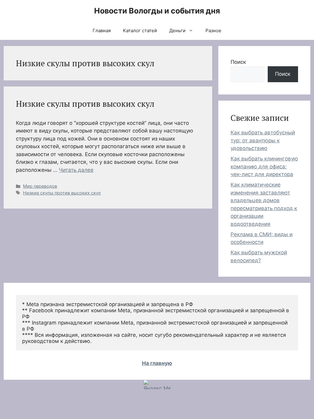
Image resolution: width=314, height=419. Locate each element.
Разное (213, 30)
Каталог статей (140, 30)
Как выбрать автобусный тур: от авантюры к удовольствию (263, 140)
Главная (102, 30)
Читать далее (76, 170)
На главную (157, 363)
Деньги (177, 30)
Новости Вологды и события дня (157, 10)
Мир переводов (40, 186)
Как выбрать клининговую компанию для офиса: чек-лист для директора (264, 166)
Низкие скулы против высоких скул (85, 103)
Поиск (238, 62)
